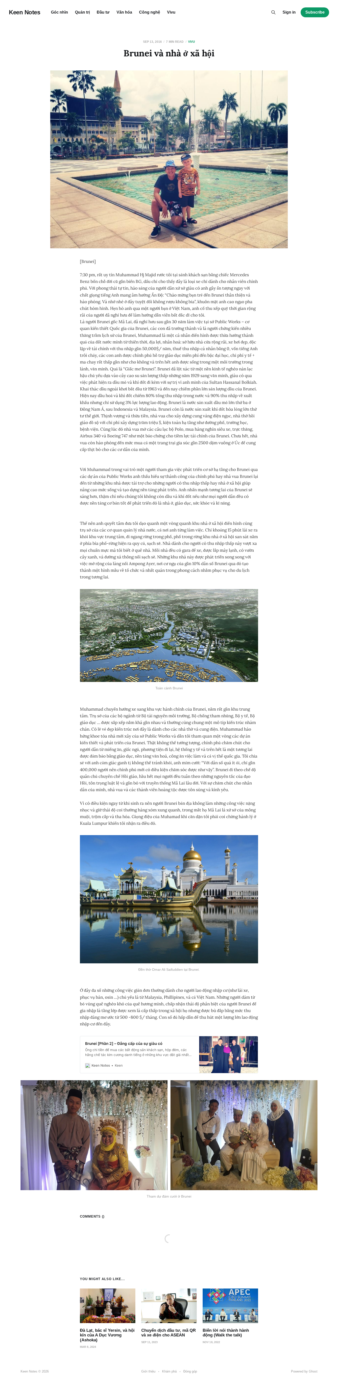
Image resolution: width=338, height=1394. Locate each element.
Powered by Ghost (304, 1371)
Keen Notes (24, 12)
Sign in (289, 12)
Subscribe (315, 12)
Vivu (171, 12)
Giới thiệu (148, 1371)
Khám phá (169, 1371)
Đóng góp (190, 1371)
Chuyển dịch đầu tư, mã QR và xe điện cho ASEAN (168, 1333)
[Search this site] (273, 12)
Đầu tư (103, 12)
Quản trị (82, 12)
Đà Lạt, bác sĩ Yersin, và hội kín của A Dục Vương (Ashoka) (107, 1335)
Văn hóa (124, 12)
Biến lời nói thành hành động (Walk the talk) (226, 1333)
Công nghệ (149, 12)
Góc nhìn (59, 12)
